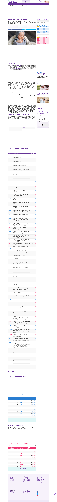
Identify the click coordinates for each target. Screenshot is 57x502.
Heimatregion (39, 125)
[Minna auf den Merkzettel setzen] (34, 455)
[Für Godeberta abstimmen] (33, 295)
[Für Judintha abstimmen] (33, 365)
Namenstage (12, 491)
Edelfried (10, 231)
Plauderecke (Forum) (26, 492)
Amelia (21, 453)
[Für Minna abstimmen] (32, 455)
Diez (9, 214)
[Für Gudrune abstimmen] (33, 306)
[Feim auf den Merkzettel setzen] (35, 260)
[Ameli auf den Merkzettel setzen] (34, 460)
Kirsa (21, 462)
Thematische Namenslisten (27, 479)
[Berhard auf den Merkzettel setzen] (35, 190)
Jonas (46, 29)
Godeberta (10, 295)
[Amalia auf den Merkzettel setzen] (35, 167)
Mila (39, 43)
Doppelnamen (12, 480)
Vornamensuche (12, 482)
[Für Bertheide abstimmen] (33, 194)
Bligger (10, 202)
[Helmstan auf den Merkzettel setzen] (35, 325)
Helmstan (10, 325)
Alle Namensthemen (26, 481)
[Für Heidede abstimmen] (33, 321)
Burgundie (10, 206)
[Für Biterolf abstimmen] (33, 198)
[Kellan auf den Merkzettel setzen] (34, 406)
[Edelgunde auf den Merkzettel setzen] (35, 235)
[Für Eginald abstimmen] (33, 239)
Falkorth (10, 257)
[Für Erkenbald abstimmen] (33, 248)
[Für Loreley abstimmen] (32, 457)
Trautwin (21, 409)
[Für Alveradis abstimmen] (33, 163)
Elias (40, 32)
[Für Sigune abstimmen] (32, 466)
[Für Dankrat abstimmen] (33, 210)
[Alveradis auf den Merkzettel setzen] (35, 163)
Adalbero (10, 155)
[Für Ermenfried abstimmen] (33, 252)
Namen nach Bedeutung (26, 478)
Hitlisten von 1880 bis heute (41, 482)
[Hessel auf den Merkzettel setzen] (35, 338)
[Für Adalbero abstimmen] (33, 155)
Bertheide (10, 194)
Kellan (21, 406)
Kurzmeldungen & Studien (14, 494)
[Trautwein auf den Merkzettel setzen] (34, 407)
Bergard (10, 186)
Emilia (40, 37)
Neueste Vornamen (13, 484)
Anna (46, 43)
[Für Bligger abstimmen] (33, 202)
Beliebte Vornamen (39, 477)
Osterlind (21, 464)
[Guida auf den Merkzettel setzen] (35, 311)
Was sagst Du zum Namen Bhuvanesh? (43, 80)
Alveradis (10, 163)
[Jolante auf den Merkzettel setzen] (35, 357)
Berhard (10, 190)
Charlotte (46, 37)
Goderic (10, 299)
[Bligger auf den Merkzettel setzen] (35, 202)
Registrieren (23, 2)
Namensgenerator (12, 483)
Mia (39, 40)
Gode (9, 292)
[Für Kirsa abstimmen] (32, 462)
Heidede (10, 321)
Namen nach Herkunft (13, 481)
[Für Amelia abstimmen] (32, 453)
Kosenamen (25, 482)
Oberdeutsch (11, 129)
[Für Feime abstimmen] (33, 265)
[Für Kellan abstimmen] (32, 406)
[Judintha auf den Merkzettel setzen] (35, 365)
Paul (39, 29)
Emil (46, 26)
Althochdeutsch (12, 127)
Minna (21, 455)
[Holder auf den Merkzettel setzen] (35, 353)
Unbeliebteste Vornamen (40, 484)
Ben (39, 31)
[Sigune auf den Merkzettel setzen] (34, 466)
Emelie (9, 243)
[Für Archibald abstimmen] (33, 181)
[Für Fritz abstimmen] (32, 400)
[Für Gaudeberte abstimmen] (33, 282)
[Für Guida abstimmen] (33, 311)
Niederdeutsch (18, 65)
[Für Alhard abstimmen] (33, 159)
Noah (40, 26)
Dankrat (10, 210)
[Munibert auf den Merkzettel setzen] (34, 402)
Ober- (12, 65)
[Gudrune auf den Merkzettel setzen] (35, 306)
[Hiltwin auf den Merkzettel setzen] (35, 342)
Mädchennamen (12, 478)
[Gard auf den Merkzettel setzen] (35, 277)
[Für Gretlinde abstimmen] (33, 302)
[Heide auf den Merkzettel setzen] (35, 316)
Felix (46, 28)
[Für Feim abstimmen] (33, 260)
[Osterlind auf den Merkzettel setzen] (34, 464)
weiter (13, 371)
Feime (9, 265)
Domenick (10, 223)
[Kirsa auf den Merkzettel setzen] (34, 462)
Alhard (10, 159)
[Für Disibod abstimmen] (33, 218)
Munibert (21, 402)
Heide (9, 316)
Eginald (10, 239)
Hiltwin (10, 342)
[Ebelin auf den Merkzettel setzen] (35, 227)
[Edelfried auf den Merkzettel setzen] (35, 231)
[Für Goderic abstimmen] (33, 299)
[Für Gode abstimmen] (33, 292)
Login (26, 1)
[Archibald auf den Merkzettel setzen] (35, 181)
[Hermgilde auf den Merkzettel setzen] (35, 329)
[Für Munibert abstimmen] (32, 402)
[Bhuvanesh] (41, 75)
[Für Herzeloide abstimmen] (33, 334)
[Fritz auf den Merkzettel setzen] (34, 400)
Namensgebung (25, 477)
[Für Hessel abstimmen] (33, 338)
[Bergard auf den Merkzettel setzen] (35, 186)
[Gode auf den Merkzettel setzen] (35, 292)
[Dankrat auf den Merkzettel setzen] (35, 210)
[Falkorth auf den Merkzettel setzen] (35, 257)
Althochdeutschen (17, 68)
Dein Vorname (39, 121)
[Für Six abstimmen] (32, 415)
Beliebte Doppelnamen (40, 478)
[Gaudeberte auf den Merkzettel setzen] (35, 282)
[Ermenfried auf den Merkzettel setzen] (35, 252)
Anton (46, 31)
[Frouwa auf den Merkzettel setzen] (35, 274)
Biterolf (10, 198)
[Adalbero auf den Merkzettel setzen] (35, 155)
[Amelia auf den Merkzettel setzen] (35, 176)
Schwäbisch (18, 129)
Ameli (21, 460)
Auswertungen (12, 493)
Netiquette (24, 498)
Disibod (10, 218)
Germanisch (31, 127)
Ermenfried (10, 252)
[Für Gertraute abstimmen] (33, 287)
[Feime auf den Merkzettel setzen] (35, 265)
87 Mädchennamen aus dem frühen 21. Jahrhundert (42, 94)
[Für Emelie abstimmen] (33, 243)
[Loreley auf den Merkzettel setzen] (34, 457)
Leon (40, 28)
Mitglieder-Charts (39, 483)
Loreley (21, 457)
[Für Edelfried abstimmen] (33, 231)
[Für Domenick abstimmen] (33, 223)
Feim (9, 260)
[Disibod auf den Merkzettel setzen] (35, 218)
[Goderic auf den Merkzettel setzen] (35, 299)
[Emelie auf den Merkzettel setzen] (35, 243)
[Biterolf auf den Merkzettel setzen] (35, 198)
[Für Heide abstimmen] (33, 316)
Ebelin (9, 227)
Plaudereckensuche (26, 493)
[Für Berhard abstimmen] (33, 190)
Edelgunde (10, 235)
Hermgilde (10, 329)
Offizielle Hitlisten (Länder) (40, 479)
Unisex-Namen (12, 479)
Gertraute (10, 287)
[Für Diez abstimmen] (33, 214)
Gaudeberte (10, 282)
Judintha (10, 365)
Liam (46, 32)
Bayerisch (17, 127)
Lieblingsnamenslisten (26, 494)
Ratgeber (24, 483)
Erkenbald (10, 248)
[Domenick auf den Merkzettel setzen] (35, 223)
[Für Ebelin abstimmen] (33, 227)
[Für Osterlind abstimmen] (32, 464)
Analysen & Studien (13, 492)
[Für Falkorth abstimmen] (33, 257)
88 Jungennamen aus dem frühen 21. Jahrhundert (42, 107)
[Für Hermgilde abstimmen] (33, 329)
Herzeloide (10, 334)
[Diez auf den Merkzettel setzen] (35, 214)
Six (20, 415)
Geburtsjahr (39, 124)
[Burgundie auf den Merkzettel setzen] (35, 206)
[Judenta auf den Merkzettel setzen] (35, 361)
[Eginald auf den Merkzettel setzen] (35, 239)
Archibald (10, 181)
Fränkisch (24, 127)
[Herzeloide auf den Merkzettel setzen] (35, 334)
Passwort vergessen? (27, 2)
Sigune (21, 466)
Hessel (9, 338)
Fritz (20, 400)
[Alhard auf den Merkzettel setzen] (35, 159)
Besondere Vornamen (26, 480)
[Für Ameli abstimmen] (32, 460)
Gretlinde (10, 302)
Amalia (10, 167)
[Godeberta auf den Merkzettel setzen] (35, 295)
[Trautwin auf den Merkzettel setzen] (34, 409)
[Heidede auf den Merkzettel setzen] (35, 321)
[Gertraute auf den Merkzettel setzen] (35, 287)
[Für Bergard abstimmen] (33, 186)
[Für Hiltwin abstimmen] (33, 342)
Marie (46, 40)
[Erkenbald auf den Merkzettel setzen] (35, 248)
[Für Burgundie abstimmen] (33, 206)
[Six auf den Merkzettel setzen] (34, 415)
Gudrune (10, 306)
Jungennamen (12, 477)
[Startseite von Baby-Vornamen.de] (13, 2)
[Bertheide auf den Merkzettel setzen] (35, 194)
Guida (9, 311)
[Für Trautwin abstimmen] (32, 409)
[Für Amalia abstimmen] (33, 167)
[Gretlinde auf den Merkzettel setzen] (35, 302)
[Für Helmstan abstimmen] (33, 325)
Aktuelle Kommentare (26, 491)
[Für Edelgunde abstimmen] (33, 235)
